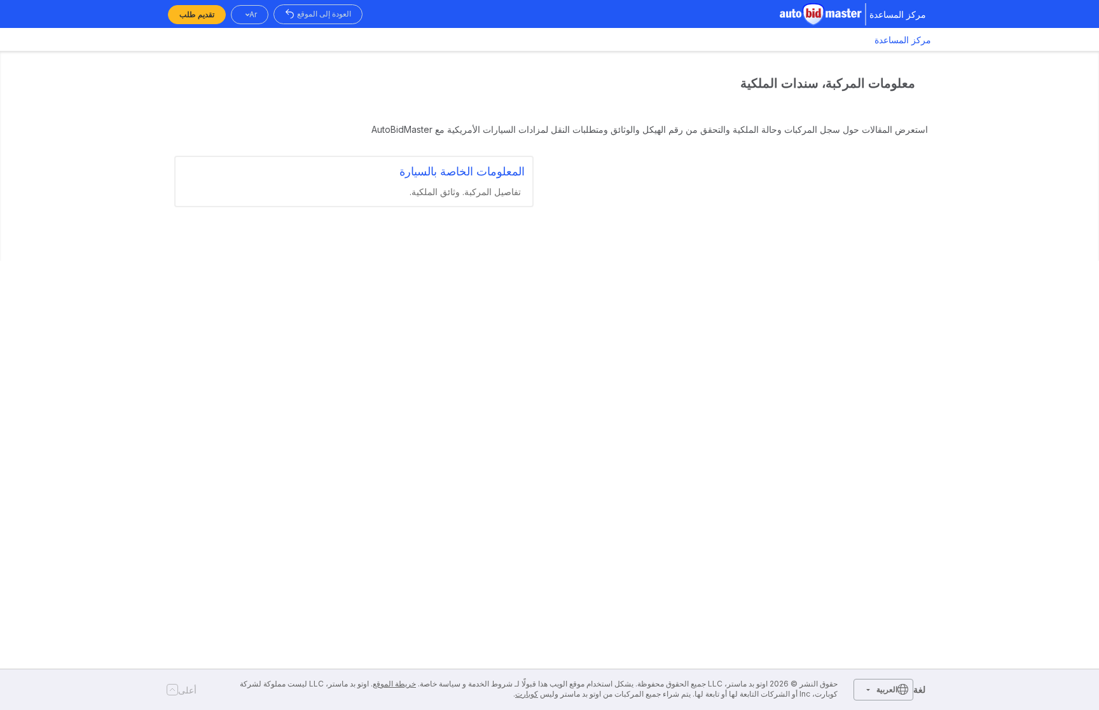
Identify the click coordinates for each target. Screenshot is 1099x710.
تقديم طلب (196, 14)
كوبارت (526, 694)
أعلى (187, 690)
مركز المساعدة (902, 39)
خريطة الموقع (394, 683)
